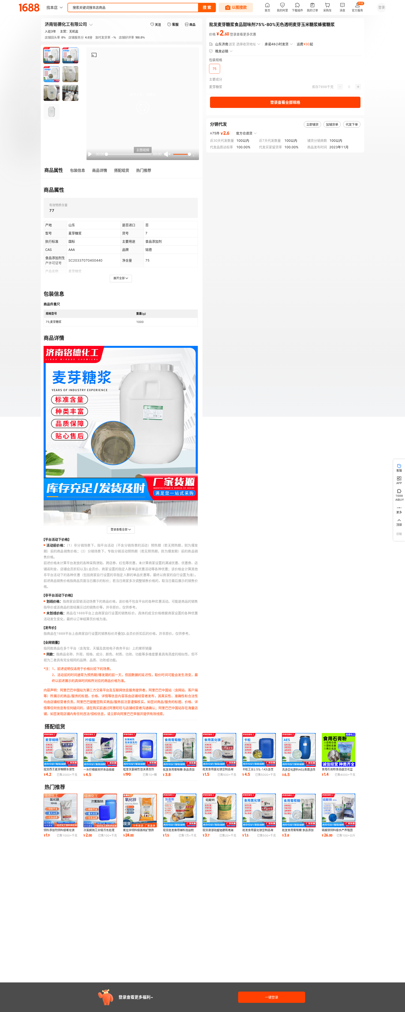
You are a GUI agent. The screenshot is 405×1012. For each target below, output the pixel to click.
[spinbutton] (349, 87)
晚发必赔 (221, 51)
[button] (143, 107)
